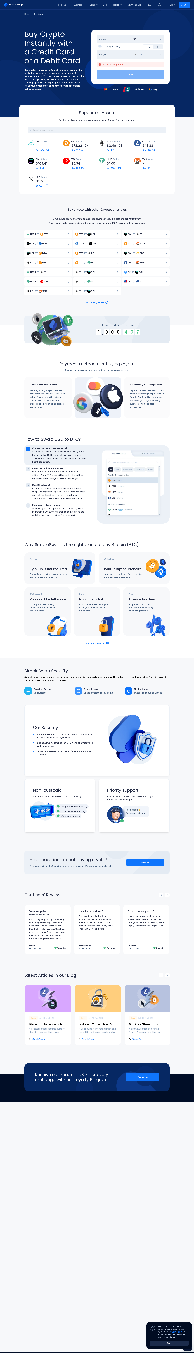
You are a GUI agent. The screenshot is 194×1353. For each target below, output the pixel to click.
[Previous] (161, 895)
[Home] (29, 5)
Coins (33, 1018)
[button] (60, 455)
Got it (169, 1343)
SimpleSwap (38, 1039)
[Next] (167, 895)
